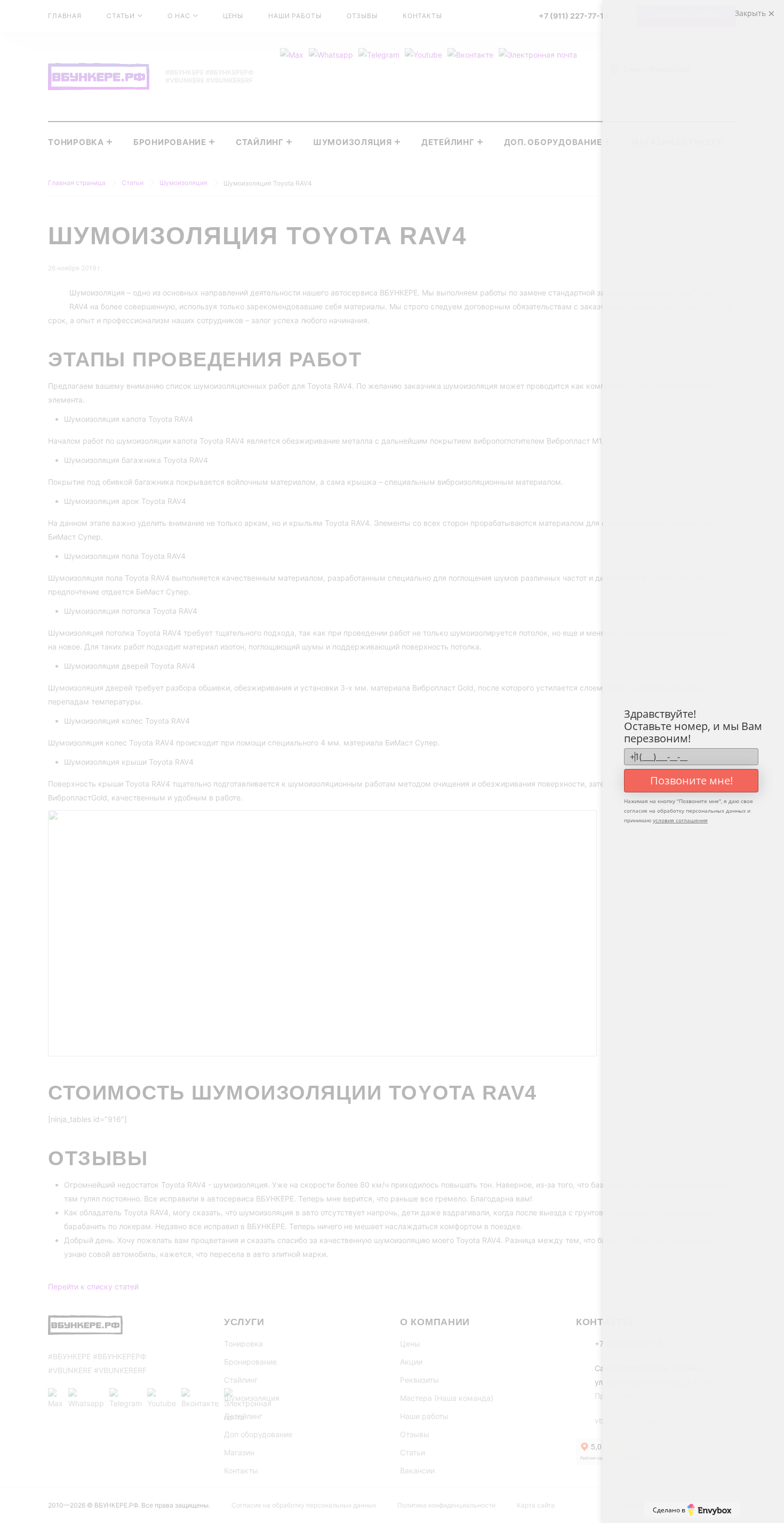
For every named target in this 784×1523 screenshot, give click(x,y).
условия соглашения (680, 820)
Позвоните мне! (691, 780)
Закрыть (751, 13)
